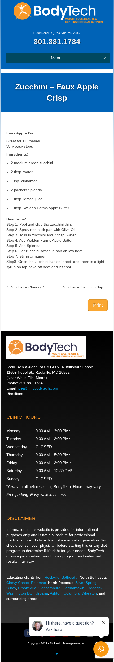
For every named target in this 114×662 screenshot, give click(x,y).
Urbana (42, 593)
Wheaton (89, 593)
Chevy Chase (17, 582)
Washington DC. (19, 593)
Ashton (56, 593)
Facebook (28, 633)
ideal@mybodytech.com (38, 388)
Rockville (52, 577)
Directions (14, 393)
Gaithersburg (49, 588)
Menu (56, 58)
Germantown (73, 588)
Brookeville (27, 588)
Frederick (94, 588)
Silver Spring (86, 582)
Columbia (72, 593)
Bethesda (69, 577)
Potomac (38, 582)
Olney (11, 588)
